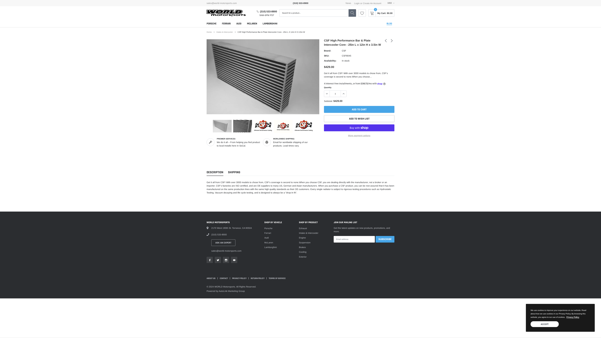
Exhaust (303, 228)
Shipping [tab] (234, 172)
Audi (238, 23)
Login (357, 3)
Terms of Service (277, 278)
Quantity (327, 87)
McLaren (252, 23)
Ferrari (226, 23)
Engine (302, 237)
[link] (362, 13)
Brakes (302, 247)
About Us (211, 278)
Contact (224, 278)
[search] (352, 13)
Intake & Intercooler (224, 32)
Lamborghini (270, 23)
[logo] (226, 13)
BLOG (389, 23)
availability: (330, 60)
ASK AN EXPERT (223, 242)
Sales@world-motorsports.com (222, 3)
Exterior (303, 257)
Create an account (372, 3)
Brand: (327, 50)
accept (545, 324)
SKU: (326, 55)
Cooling (302, 252)
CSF (344, 50)
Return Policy (258, 278)
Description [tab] (215, 172)
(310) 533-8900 (268, 11)
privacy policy (572, 317)
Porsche (211, 23)
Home (209, 32)
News (348, 3)
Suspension (305, 242)
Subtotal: (328, 101)
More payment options (359, 135)
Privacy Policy (239, 278)
